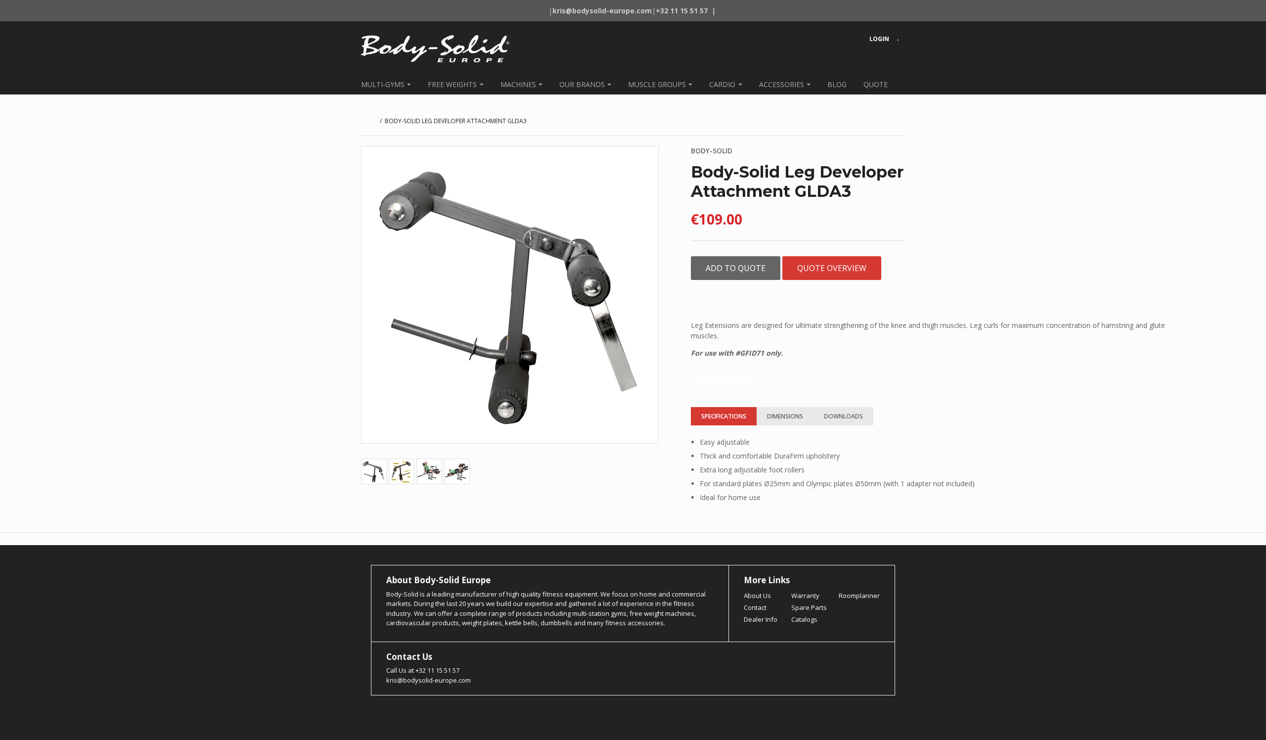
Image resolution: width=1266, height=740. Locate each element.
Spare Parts (809, 607)
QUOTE (875, 84)
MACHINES (518, 84)
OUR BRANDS (582, 84)
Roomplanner (859, 595)
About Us (757, 595)
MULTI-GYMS (383, 84)
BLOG (837, 84)
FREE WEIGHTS (452, 84)
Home (369, 121)
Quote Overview (831, 268)
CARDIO (722, 84)
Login (879, 39)
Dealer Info (760, 619)
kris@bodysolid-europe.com (428, 680)
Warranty (805, 595)
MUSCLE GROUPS (657, 84)
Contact (755, 607)
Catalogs (804, 619)
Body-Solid (711, 150)
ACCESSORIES (781, 84)
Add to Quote (736, 268)
